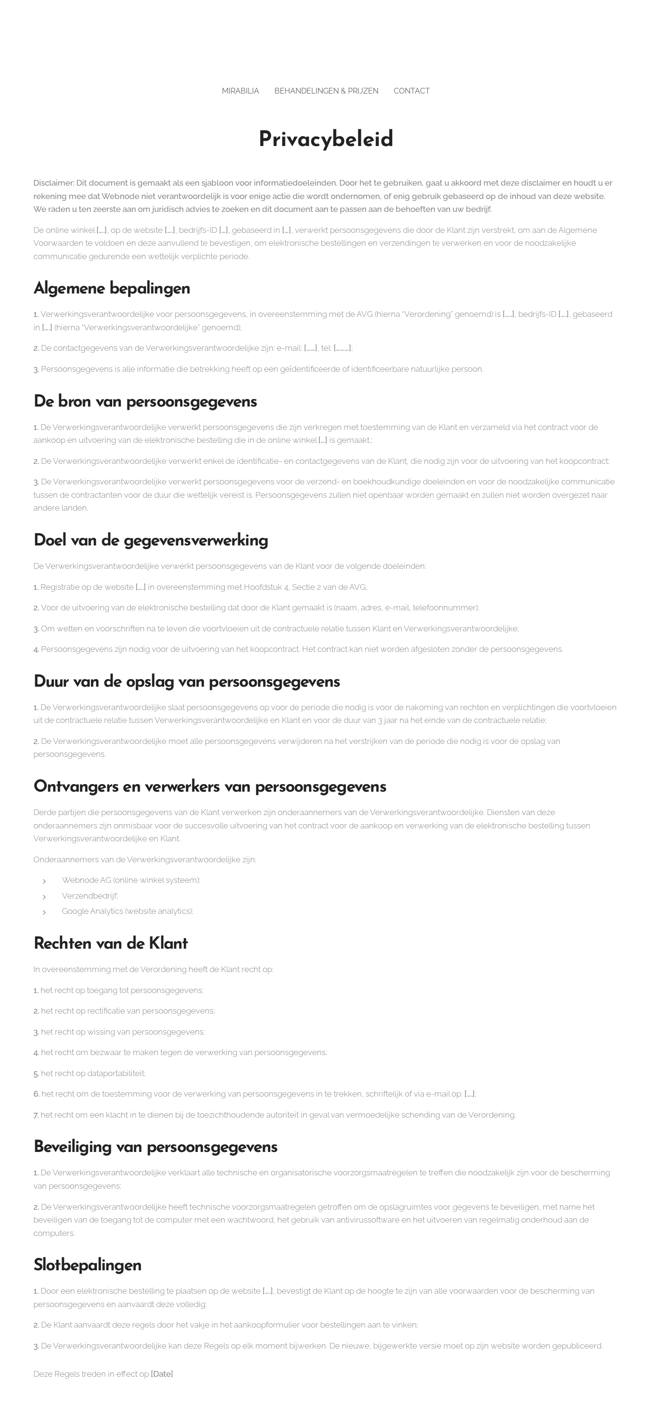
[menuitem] (244, 91)
